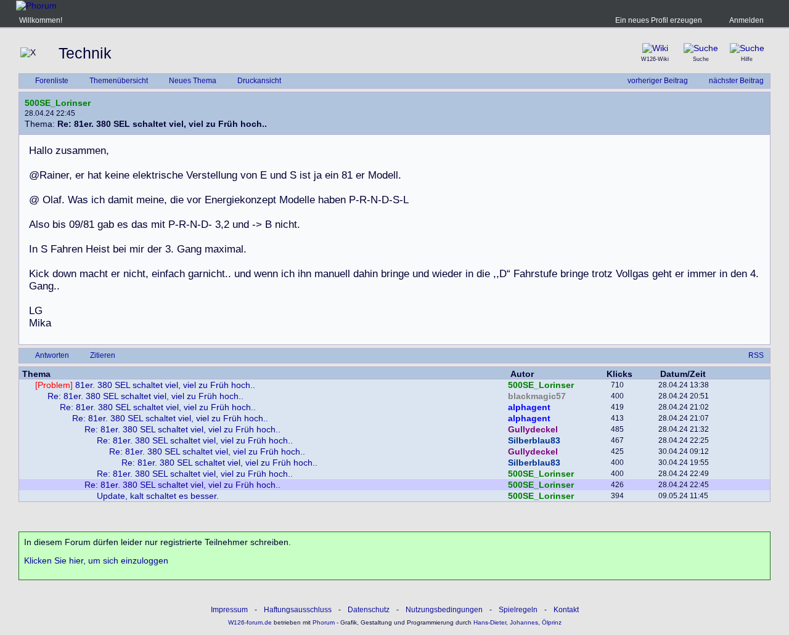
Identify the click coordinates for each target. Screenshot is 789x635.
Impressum (229, 609)
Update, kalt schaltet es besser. (158, 496)
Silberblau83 (534, 440)
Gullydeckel (533, 429)
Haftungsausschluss (298, 609)
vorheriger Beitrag (658, 80)
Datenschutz (369, 609)
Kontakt (566, 609)
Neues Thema (192, 80)
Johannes (524, 622)
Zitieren (102, 355)
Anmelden (746, 20)
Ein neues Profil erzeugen (658, 20)
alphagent (529, 407)
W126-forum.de (250, 622)
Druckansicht (259, 80)
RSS (756, 355)
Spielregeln (518, 609)
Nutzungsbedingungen (444, 609)
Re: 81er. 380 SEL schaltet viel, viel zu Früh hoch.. (145, 396)
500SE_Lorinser (58, 103)
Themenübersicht (118, 80)
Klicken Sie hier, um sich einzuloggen (96, 560)
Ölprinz (552, 622)
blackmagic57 (537, 396)
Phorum (323, 622)
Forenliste (51, 80)
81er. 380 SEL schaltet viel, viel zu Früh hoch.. (145, 385)
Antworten (52, 355)
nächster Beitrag (736, 80)
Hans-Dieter (489, 622)
